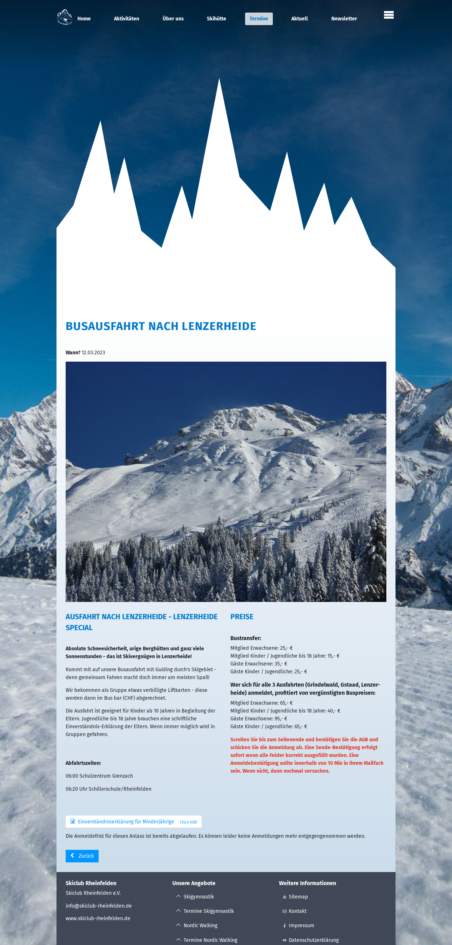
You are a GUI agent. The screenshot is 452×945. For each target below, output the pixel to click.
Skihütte (216, 19)
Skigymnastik (199, 897)
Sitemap (298, 897)
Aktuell (299, 19)
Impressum (301, 926)
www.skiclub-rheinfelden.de (98, 918)
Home (84, 19)
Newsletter (344, 19)
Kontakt (298, 911)
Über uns (173, 19)
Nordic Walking (200, 926)
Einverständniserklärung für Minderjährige (137, 822)
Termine (259, 19)
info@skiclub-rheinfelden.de (99, 906)
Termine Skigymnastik (209, 911)
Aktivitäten (126, 19)
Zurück (86, 856)
